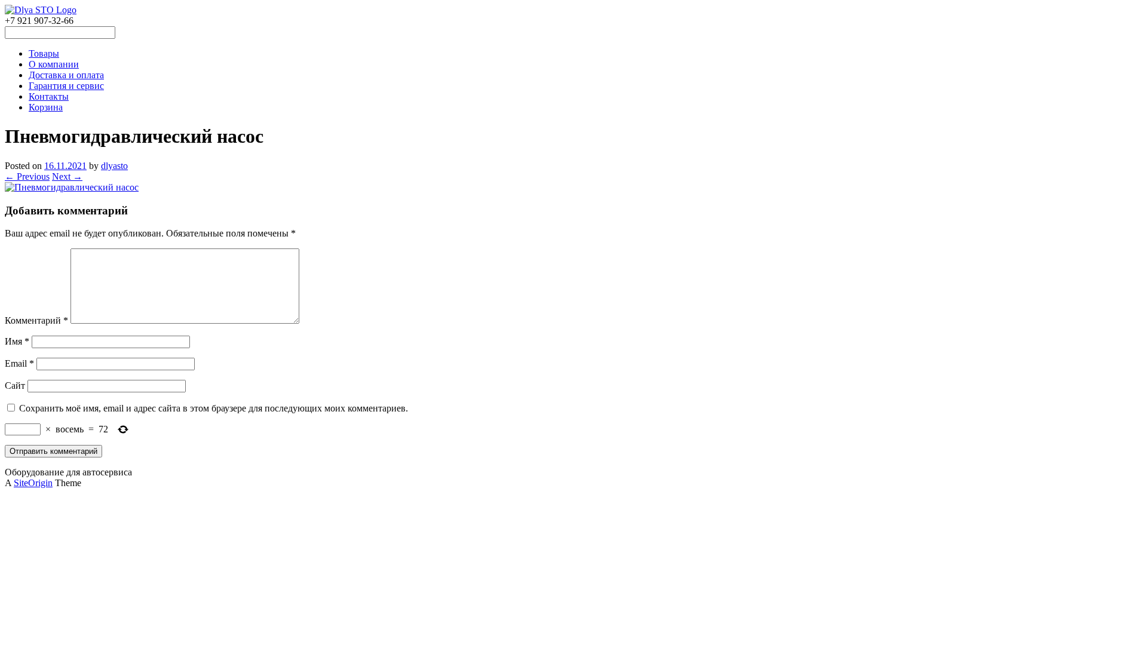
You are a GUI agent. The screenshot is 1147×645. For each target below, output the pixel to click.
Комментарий (36, 320)
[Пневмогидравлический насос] (72, 187)
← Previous (27, 176)
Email (19, 363)
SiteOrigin (33, 483)
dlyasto (114, 166)
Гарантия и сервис (66, 86)
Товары (44, 53)
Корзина (46, 107)
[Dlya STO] (40, 10)
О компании (54, 64)
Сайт (15, 385)
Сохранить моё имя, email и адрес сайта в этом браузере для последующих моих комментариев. (213, 408)
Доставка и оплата (66, 75)
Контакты (49, 96)
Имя (17, 341)
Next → (67, 176)
